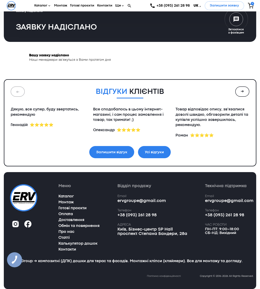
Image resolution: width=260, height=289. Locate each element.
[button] (129, 5)
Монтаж (60, 5)
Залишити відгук (111, 152)
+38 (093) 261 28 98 (173, 5)
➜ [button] (242, 91)
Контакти (104, 5)
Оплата (65, 214)
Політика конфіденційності (164, 276)
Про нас (66, 232)
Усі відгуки (154, 152)
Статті (64, 238)
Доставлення (71, 220)
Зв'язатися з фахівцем (236, 31)
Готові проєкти (82, 5)
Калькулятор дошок (77, 243)
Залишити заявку (224, 5)
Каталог (40, 5)
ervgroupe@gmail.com (141, 201)
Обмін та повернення (79, 226)
